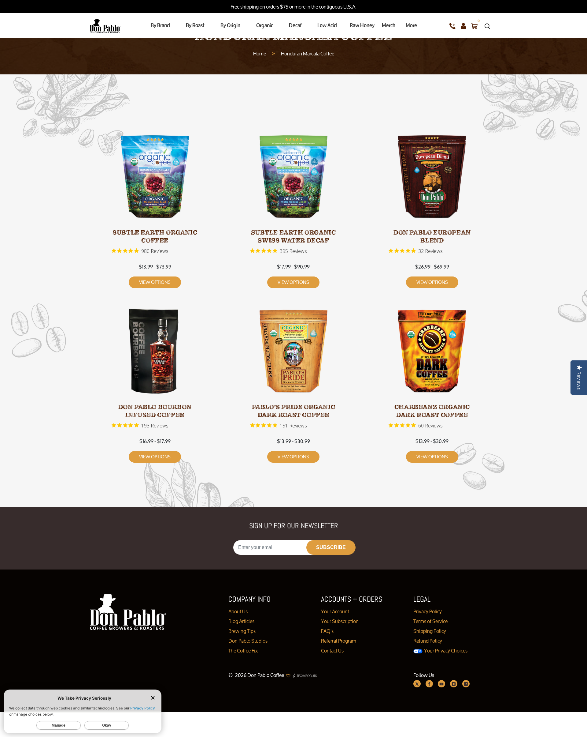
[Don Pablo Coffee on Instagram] (453, 683)
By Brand (160, 25)
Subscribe (331, 547)
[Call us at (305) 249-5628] (452, 26)
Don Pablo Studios (248, 641)
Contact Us (332, 650)
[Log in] (463, 26)
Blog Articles (241, 621)
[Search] (487, 26)
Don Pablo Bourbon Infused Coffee (155, 411)
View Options (155, 282)
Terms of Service (430, 621)
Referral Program (338, 641)
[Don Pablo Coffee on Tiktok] (466, 683)
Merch (388, 25)
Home (259, 53)
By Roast (195, 25)
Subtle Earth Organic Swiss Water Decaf (293, 236)
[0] (474, 26)
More (411, 25)
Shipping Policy (429, 631)
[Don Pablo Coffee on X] (417, 683)
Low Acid (327, 25)
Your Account (335, 611)
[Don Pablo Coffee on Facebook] (429, 683)
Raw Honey (362, 25)
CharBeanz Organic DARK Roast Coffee (432, 411)
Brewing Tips (242, 631)
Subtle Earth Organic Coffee (155, 236)
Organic (264, 25)
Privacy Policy (427, 611)
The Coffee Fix (243, 650)
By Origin (230, 25)
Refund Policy (427, 641)
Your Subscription (340, 621)
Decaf (295, 25)
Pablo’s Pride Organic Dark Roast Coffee (293, 411)
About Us (238, 611)
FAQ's (327, 631)
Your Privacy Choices (445, 650)
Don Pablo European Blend (432, 236)
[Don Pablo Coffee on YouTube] (441, 683)
